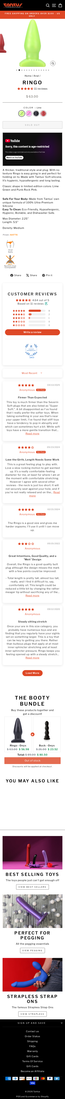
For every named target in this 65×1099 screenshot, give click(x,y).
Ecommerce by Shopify (37, 1096)
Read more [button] (32, 433)
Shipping (32, 1041)
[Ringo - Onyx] (16, 819)
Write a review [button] (32, 332)
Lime (22, 114)
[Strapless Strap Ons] (32, 975)
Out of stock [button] (33, 760)
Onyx (36, 114)
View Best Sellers (32, 887)
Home (28, 75)
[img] (26, 385)
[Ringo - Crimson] (19, 819)
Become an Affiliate (32, 1071)
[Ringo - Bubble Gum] (12, 819)
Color (32, 107)
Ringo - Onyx (18, 745)
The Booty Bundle (32, 701)
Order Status (32, 1036)
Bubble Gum (29, 114)
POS (18, 1096)
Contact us (32, 1031)
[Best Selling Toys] (32, 853)
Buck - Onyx (47, 745)
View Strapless (32, 1014)
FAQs (32, 1046)
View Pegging (32, 950)
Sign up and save (32, 1023)
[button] (26, 88)
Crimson (43, 114)
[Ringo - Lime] (9, 819)
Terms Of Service (32, 1061)
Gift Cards (32, 1056)
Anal (36, 75)
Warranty (32, 1051)
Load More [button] (32, 673)
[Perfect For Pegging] (32, 911)
